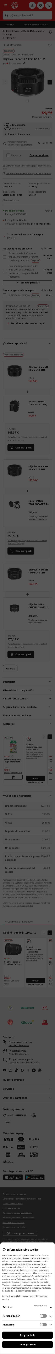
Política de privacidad (11, 1296)
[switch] (43, 1316)
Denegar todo (28, 1344)
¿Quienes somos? (28, 1296)
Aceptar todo (27, 1335)
